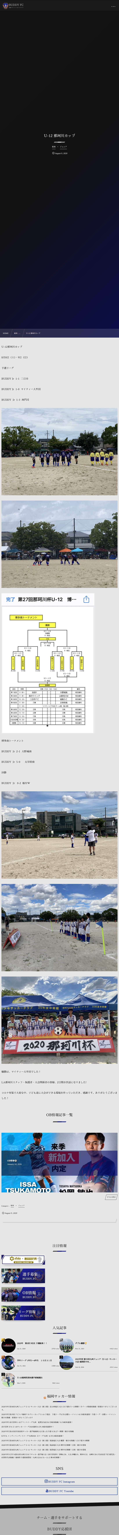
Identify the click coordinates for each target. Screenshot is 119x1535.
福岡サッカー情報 (61, 1396)
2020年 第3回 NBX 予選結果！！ (32, 1343)
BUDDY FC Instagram (61, 1482)
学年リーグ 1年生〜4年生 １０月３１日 (34, 1361)
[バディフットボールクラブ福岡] (13, 5)
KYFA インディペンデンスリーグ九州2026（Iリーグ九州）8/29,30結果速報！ (32, 1436)
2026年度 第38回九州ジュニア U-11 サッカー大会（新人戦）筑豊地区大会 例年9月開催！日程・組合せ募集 (43, 1450)
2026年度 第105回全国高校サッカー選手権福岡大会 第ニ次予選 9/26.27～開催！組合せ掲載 (37, 1431)
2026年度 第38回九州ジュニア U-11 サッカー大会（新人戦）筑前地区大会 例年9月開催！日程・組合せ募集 (43, 1445)
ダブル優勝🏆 (81, 1343)
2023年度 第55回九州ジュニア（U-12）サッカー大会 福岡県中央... (96, 1360)
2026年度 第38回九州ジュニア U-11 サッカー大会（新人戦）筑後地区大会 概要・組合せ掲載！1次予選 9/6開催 (45, 1441)
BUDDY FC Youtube (61, 1491)
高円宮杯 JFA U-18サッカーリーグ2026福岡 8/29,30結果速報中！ (27, 1427)
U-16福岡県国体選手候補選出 (30, 1378)
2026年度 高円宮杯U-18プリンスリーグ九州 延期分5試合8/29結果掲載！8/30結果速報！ (37, 1422)
